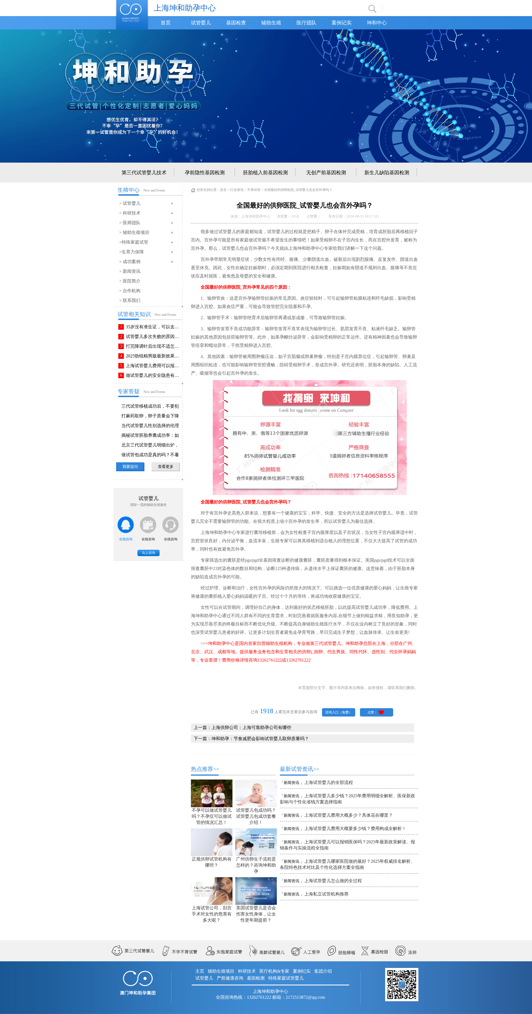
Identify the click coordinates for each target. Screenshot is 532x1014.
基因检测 (256, 978)
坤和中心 (377, 23)
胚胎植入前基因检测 (265, 172)
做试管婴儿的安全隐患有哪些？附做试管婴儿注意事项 (153, 375)
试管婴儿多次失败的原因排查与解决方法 (153, 336)
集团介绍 (323, 971)
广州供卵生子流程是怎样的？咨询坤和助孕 (256, 865)
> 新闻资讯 (129, 271)
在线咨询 (125, 539)
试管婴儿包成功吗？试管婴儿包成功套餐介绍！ (256, 816)
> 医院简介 (129, 281)
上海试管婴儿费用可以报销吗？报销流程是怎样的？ (153, 365)
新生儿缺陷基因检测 (386, 172)
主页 (199, 971)
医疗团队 (306, 23)
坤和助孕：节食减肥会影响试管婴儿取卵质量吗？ (260, 738)
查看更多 (165, 467)
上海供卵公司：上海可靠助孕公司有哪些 (251, 727)
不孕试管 (253, 190)
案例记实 (342, 23)
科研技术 (247, 971)
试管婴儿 (201, 23)
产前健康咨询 (230, 978)
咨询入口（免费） (338, 712)
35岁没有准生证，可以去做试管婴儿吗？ (153, 326)
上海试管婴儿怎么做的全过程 (333, 880)
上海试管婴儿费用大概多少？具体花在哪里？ (348, 815)
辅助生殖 (271, 23)
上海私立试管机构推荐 (326, 894)
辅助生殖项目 (221, 971)
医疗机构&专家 (274, 971)
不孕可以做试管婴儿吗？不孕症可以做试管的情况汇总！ (212, 816)
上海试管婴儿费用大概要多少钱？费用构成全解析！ (355, 828)
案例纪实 (302, 971)
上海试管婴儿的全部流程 (328, 782)
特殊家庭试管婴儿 (286, 978)
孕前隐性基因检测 (205, 172)
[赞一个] (381, 712)
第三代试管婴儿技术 (144, 172)
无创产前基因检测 (326, 172)
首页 (166, 23)
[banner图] (266, 95)
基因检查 (236, 23)
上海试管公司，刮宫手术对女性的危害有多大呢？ (212, 913)
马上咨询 (148, 553)
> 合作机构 (129, 290)
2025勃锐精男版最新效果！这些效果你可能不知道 (153, 356)
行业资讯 (237, 190)
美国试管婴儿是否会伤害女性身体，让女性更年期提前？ (256, 913)
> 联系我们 (129, 300)
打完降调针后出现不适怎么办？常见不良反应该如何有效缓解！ (153, 346)
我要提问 (130, 467)
